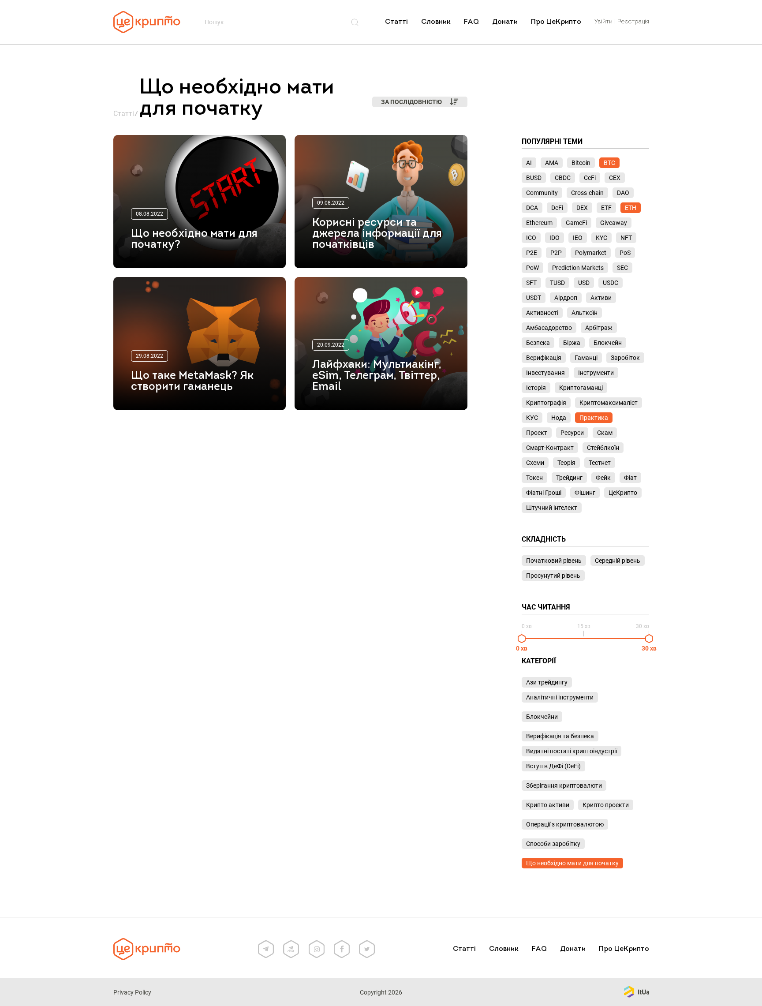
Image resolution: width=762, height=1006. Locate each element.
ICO (531, 237)
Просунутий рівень (553, 575)
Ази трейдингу (547, 682)
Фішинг (585, 492)
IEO (578, 237)
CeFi (590, 177)
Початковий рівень (554, 560)
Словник (436, 22)
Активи (601, 297)
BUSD (534, 177)
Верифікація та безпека (560, 736)
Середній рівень (617, 560)
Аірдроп (565, 297)
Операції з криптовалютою (565, 824)
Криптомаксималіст (608, 402)
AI (529, 162)
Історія (536, 387)
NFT (626, 237)
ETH (630, 207)
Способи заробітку (553, 843)
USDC (610, 282)
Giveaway (613, 222)
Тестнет (600, 462)
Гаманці (586, 357)
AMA (551, 162)
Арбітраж (599, 327)
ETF (606, 207)
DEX (582, 207)
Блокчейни (542, 716)
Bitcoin (581, 162)
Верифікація (543, 357)
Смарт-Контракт (550, 447)
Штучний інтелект (551, 507)
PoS (625, 252)
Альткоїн (585, 312)
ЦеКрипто (623, 492)
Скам (605, 432)
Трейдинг (569, 477)
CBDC (563, 177)
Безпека (538, 342)
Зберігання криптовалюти (564, 785)
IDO (554, 237)
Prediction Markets (578, 267)
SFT (531, 282)
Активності (542, 312)
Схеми (535, 462)
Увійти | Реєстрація (621, 22)
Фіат (630, 477)
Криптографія (546, 402)
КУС (532, 417)
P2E (531, 252)
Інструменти (596, 372)
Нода (558, 417)
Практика (593, 417)
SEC (622, 267)
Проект (536, 432)
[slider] (522, 638)
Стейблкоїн (603, 447)
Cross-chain (587, 192)
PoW (532, 267)
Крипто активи (547, 804)
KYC (601, 237)
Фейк (603, 477)
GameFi (576, 222)
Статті (396, 22)
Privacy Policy (132, 992)
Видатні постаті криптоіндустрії (571, 751)
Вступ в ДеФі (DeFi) (553, 766)
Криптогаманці (581, 387)
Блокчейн (608, 342)
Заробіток (625, 357)
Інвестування (545, 372)
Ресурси (572, 432)
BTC (609, 162)
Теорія (566, 462)
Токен (534, 477)
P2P (556, 252)
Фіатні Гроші (543, 492)
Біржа (571, 342)
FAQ (471, 22)
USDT (533, 297)
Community (542, 192)
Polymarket (590, 252)
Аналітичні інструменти (560, 697)
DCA (532, 207)
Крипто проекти (606, 804)
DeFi (557, 207)
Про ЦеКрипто (556, 22)
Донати (505, 22)
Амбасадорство (549, 327)
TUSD (557, 282)
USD (584, 282)
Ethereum (539, 222)
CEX (614, 177)
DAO (623, 192)
